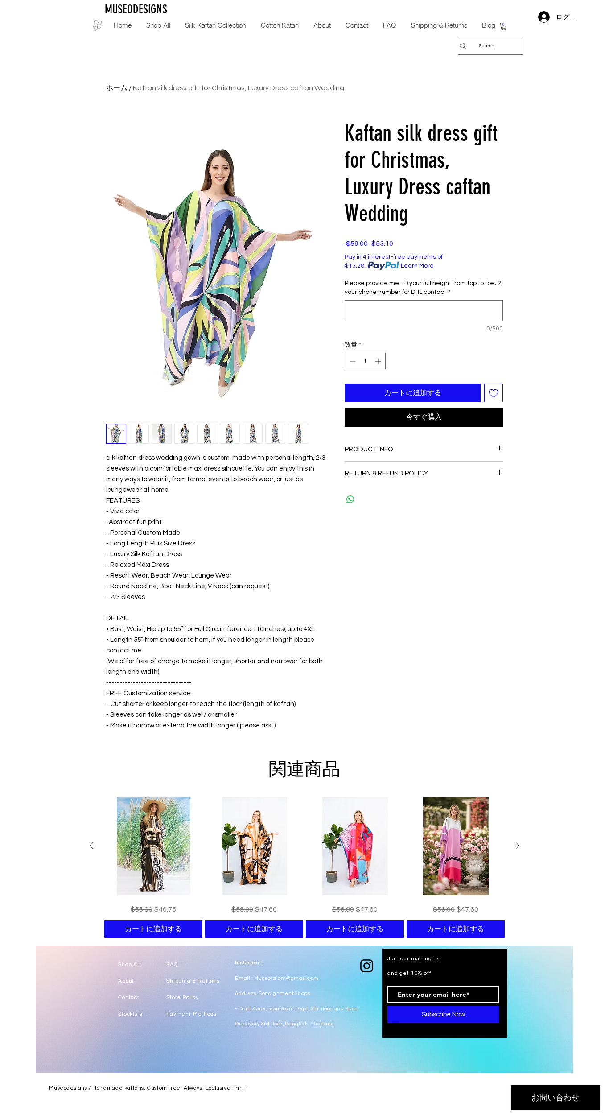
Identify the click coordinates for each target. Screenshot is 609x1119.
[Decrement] (351, 361)
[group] (304, 867)
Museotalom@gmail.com (286, 978)
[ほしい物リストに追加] (493, 393)
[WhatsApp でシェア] (350, 499)
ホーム (117, 87)
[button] (503, 26)
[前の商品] (91, 845)
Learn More (417, 266)
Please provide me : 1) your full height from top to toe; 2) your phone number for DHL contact (423, 287)
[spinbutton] (365, 361)
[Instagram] (366, 965)
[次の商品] (517, 845)
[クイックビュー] (153, 846)
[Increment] (378, 361)
